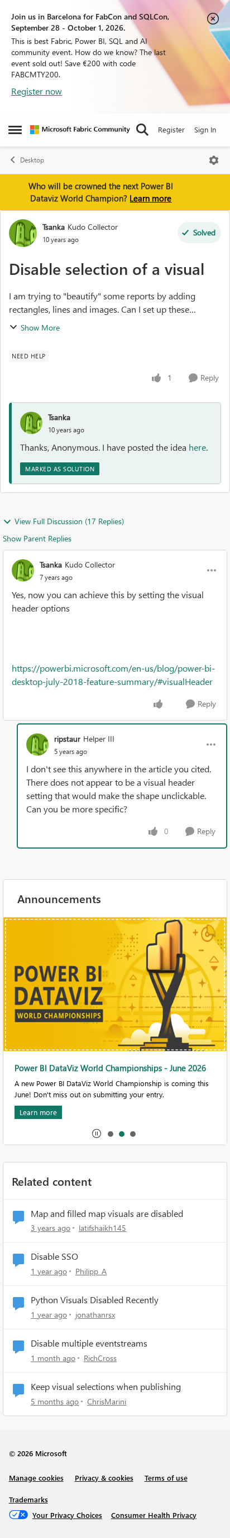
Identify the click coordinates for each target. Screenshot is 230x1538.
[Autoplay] (97, 1133)
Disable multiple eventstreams (89, 1343)
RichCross (100, 1358)
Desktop (32, 160)
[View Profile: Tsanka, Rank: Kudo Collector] (23, 233)
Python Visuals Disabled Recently (95, 1299)
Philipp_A (91, 1271)
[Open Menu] (214, 160)
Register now (36, 91)
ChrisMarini (106, 1401)
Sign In (205, 129)
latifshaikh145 (102, 1227)
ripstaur (67, 738)
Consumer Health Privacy (154, 1515)
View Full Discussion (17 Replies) (69, 521)
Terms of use (166, 1477)
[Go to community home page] (80, 129)
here (197, 447)
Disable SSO (54, 1256)
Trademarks (28, 1499)
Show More (40, 327)
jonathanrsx (95, 1314)
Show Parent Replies (37, 538)
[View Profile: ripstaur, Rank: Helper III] (37, 744)
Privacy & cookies (104, 1477)
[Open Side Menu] (15, 129)
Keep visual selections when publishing (106, 1386)
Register (171, 129)
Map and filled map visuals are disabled (107, 1213)
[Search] (142, 129)
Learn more (150, 198)
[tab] (110, 1133)
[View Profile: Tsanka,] (31, 423)
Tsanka (53, 226)
